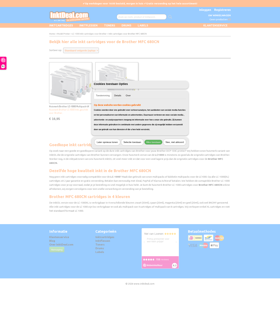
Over (128, 95)
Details (117, 95)
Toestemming (103, 95)
